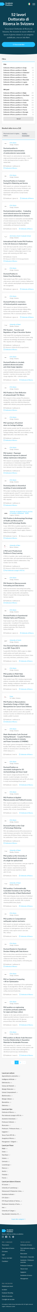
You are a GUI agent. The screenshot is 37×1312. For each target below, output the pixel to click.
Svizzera (16, 145)
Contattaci (5, 1261)
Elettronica (6, 1105)
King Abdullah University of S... (11, 1214)
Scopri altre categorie (17, 1219)
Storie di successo (7, 1296)
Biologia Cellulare (8, 1099)
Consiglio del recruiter (8, 1299)
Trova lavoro (5, 1245)
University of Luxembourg (10, 1188)
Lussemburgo (6, 1165)
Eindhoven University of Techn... (12, 1204)
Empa (11, 696)
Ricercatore (6, 1125)
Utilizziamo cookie (10, 1306)
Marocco (5, 1168)
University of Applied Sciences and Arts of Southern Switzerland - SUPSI (21, 512)
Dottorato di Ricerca (11, 168)
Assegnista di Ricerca (9, 1138)
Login (3, 1255)
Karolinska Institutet (8, 1194)
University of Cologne (9, 1211)
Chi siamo (5, 1251)
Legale (3, 1306)
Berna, (12, 547)
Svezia (5, 1152)
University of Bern (15, 545)
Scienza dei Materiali (9, 1086)
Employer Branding (7, 1293)
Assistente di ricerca (26, 1275)
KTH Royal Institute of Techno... (12, 1201)
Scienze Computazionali (10, 1092)
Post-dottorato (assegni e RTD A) (14, 570)
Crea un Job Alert (19, 44)
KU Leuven (6, 1184)
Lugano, (12, 515)
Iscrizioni (4, 1290)
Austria (4, 1171)
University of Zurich (15, 640)
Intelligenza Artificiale (9, 1079)
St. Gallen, (13, 698)
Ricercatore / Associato (27, 1257)
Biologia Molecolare (8, 1089)
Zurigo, (12, 145)
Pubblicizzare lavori (7, 1286)
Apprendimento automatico (11, 1076)
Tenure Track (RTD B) (9, 1135)
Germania (6, 1161)
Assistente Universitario (10, 1119)
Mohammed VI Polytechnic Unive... (13, 1191)
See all (18, 119)
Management (24, 1278)
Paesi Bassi (6, 1155)
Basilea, (12, 326)
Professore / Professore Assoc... (12, 1128)
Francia (5, 1178)
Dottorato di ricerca (26, 1245)
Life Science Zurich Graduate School (20, 236)
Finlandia (5, 1174)
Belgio (4, 1148)
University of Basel (15, 324)
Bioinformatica (7, 1096)
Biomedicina (6, 1102)
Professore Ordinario (9, 1122)
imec (4, 1207)
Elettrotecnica (7, 1082)
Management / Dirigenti (9, 1142)
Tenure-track (24, 1269)
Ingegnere (5, 1132)
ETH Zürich (13, 143)
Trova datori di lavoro (8, 1248)
